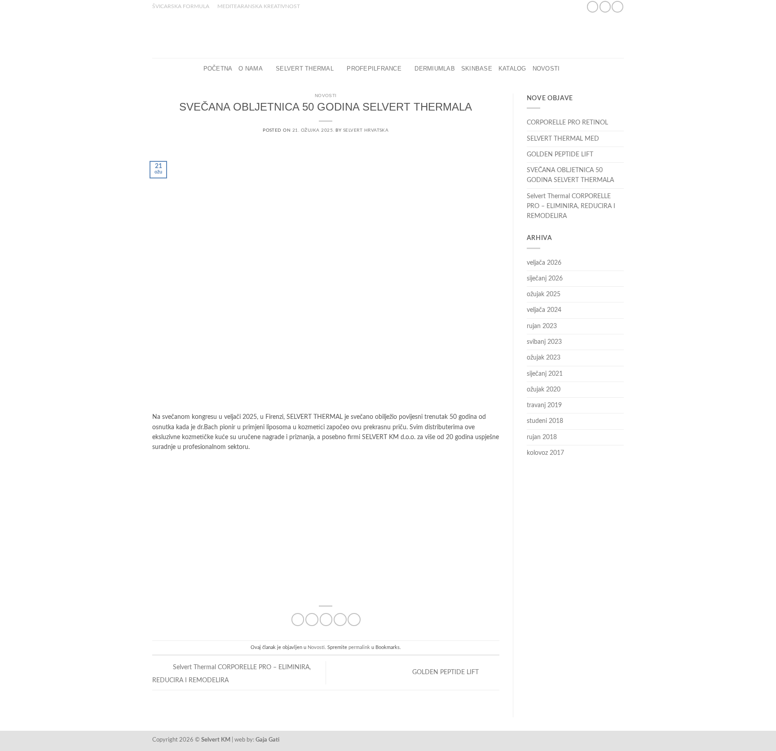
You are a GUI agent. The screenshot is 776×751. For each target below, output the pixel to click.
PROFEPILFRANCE (374, 69)
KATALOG (512, 69)
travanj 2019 (544, 405)
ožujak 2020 (543, 390)
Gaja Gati (267, 739)
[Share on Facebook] (297, 619)
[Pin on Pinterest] (340, 619)
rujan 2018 (542, 437)
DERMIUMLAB (434, 69)
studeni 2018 (545, 421)
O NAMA (250, 69)
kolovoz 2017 (545, 453)
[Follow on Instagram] (605, 7)
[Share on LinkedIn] (354, 619)
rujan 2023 (542, 326)
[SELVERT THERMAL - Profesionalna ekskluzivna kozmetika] (388, 35)
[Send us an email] (617, 7)
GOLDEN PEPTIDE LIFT (446, 673)
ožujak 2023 (543, 358)
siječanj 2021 (545, 374)
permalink (359, 647)
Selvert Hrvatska (366, 130)
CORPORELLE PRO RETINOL (567, 123)
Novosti (546, 69)
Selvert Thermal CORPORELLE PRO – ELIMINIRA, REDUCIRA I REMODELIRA (571, 206)
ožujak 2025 (543, 294)
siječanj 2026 (545, 279)
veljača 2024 (544, 310)
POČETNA (218, 69)
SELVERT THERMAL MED (563, 139)
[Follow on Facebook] (592, 7)
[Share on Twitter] (311, 619)
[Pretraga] (569, 68)
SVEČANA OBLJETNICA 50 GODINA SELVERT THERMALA (570, 175)
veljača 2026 (544, 263)
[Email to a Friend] (326, 619)
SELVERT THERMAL (305, 69)
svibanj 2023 (544, 342)
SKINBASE (476, 69)
